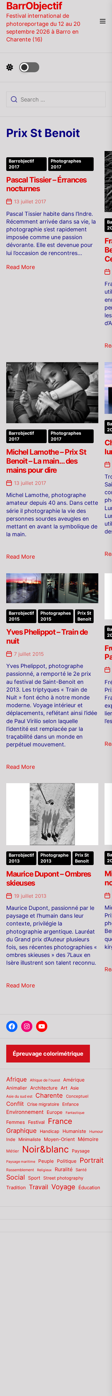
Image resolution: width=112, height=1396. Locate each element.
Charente (49, 1095)
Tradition (16, 1187)
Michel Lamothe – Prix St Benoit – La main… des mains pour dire (46, 461)
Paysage (81, 1150)
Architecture (44, 1088)
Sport (34, 1178)
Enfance (70, 1104)
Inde (10, 1139)
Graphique (21, 1130)
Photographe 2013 (54, 858)
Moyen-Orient (59, 1139)
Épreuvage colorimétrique (48, 1053)
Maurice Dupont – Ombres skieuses (48, 878)
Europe (55, 1112)
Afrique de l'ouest (45, 1080)
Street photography (63, 1178)
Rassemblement (20, 1169)
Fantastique (75, 1113)
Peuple (46, 1161)
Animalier (16, 1088)
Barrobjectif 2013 (21, 858)
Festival (36, 1122)
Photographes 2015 (55, 616)
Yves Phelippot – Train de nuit (47, 636)
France (60, 1121)
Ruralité (63, 1169)
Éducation (89, 1187)
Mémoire (88, 1139)
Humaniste (74, 1131)
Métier (12, 1150)
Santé (81, 1169)
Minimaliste (29, 1139)
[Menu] (103, 21)
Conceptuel (77, 1096)
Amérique (74, 1080)
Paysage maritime (20, 1162)
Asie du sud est (19, 1096)
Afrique (16, 1079)
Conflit (15, 1103)
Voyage (63, 1187)
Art (64, 1088)
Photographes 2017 (66, 164)
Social (15, 1177)
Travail (38, 1187)
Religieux (44, 1170)
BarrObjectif (34, 6)
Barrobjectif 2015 (21, 616)
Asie (74, 1088)
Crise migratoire (43, 1104)
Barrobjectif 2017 (21, 164)
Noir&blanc (45, 1149)
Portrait (92, 1160)
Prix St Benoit (84, 616)
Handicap (49, 1131)
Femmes (15, 1122)
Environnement (25, 1112)
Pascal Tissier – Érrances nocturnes (46, 184)
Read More (20, 267)
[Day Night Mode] (22, 67)
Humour (96, 1131)
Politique (67, 1161)
